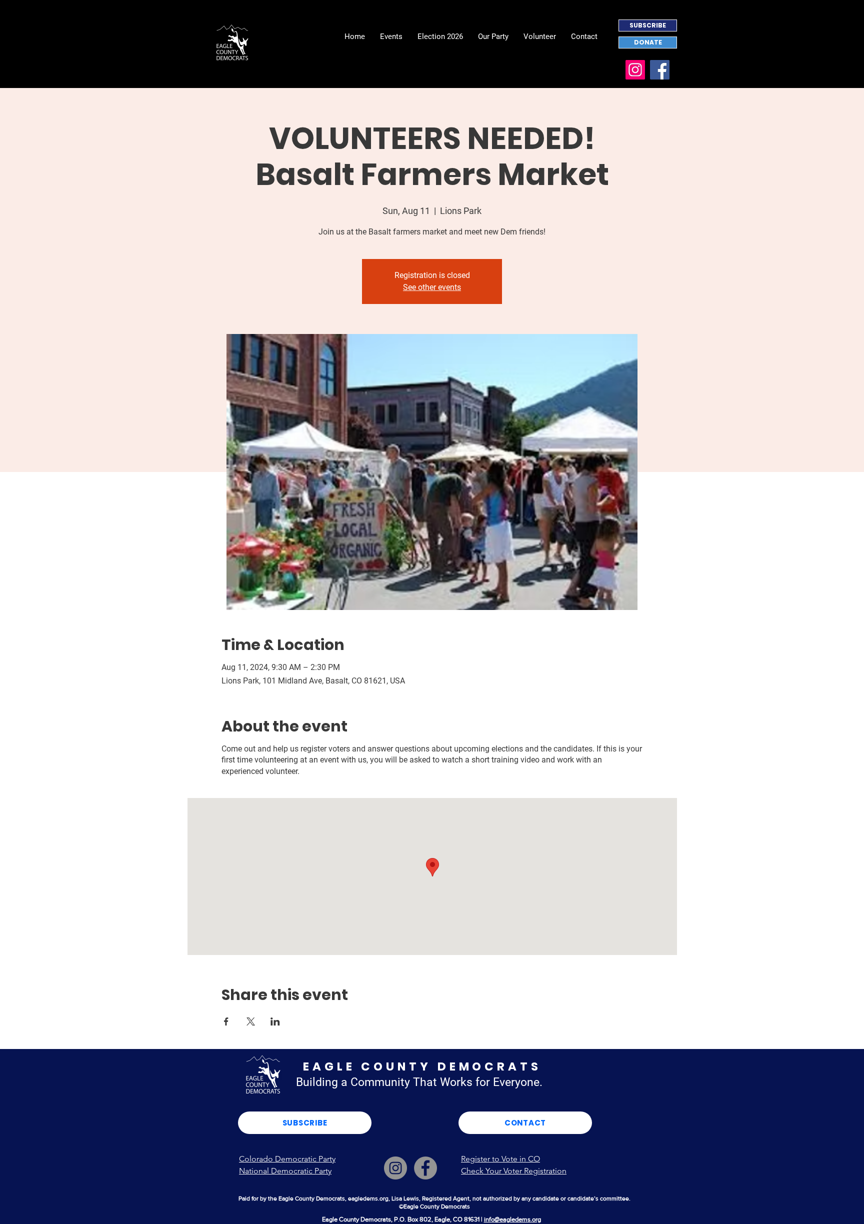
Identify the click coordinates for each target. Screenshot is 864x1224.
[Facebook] (660, 70)
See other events (432, 287)
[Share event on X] (251, 1022)
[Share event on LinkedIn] (275, 1022)
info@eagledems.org (512, 1219)
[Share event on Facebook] (226, 1022)
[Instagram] (635, 70)
